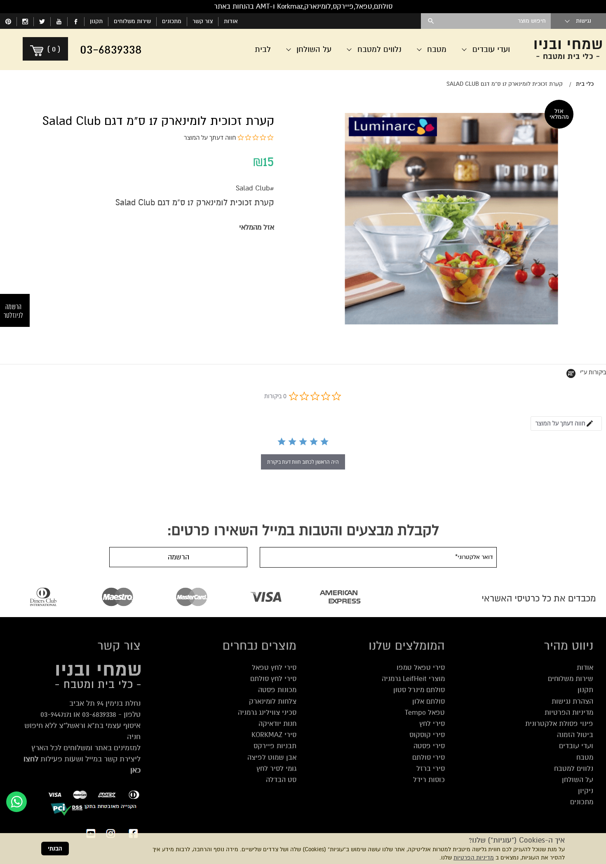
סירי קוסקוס (427, 734)
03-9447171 (55, 714)
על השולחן (577, 779)
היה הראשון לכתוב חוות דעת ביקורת (303, 461)
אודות (231, 21)
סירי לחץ (432, 723)
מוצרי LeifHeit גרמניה (413, 678)
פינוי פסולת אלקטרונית (559, 723)
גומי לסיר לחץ (276, 768)
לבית (263, 49)
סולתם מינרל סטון (419, 690)
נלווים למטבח (573, 768)
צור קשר (203, 21)
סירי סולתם (428, 757)
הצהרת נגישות (572, 701)
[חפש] (431, 21)
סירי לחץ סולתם (273, 678)
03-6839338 (99, 714)
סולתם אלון (428, 701)
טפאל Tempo (425, 712)
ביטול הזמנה (575, 734)
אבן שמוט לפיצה (271, 757)
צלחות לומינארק (272, 701)
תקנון (96, 21)
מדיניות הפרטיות (473, 857)
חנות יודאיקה (277, 723)
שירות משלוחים (132, 21)
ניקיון (585, 791)
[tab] (566, 423)
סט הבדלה (281, 779)
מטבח (584, 757)
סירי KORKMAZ (273, 734)
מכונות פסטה (277, 690)
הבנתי (55, 848)
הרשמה (178, 557)
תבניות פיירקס (275, 746)
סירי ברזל (430, 768)
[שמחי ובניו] (568, 49)
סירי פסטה (429, 746)
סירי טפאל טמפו (421, 667)
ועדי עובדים (576, 746)
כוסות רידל (429, 779)
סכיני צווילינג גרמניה (267, 712)
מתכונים (171, 21)
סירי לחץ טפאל (274, 667)
